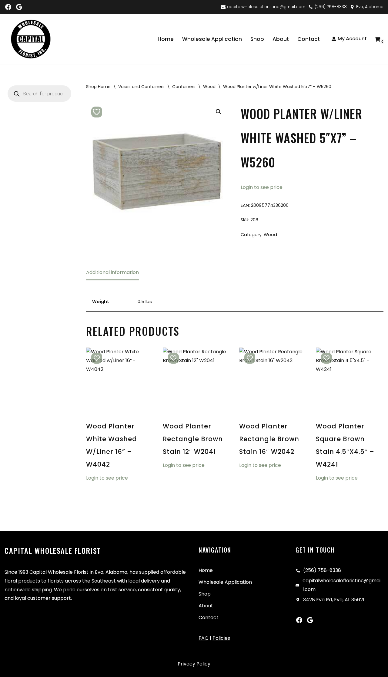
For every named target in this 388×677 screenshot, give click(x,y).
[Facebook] (8, 7)
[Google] (19, 7)
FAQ (204, 638)
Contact (308, 39)
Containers (184, 87)
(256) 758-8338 (331, 7)
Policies (221, 638)
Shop (257, 39)
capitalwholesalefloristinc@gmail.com (266, 7)
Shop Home (98, 87)
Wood (209, 87)
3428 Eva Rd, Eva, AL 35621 (333, 599)
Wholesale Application (212, 39)
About (281, 39)
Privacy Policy (194, 663)
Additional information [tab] (112, 272)
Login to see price (262, 187)
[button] (218, 111)
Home (166, 39)
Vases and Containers (141, 87)
